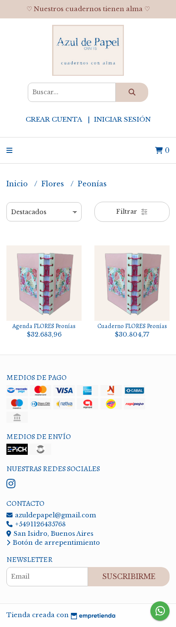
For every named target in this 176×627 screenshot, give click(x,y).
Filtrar (127, 211)
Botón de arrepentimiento (55, 542)
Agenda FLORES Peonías (44, 326)
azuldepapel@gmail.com (54, 515)
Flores (53, 183)
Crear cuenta (54, 119)
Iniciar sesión (122, 119)
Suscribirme (128, 576)
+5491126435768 (39, 524)
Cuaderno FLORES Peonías (132, 326)
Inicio (18, 183)
